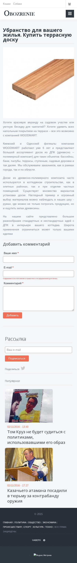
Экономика (49, 522)
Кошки (6, 3)
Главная (8, 522)
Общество (34, 522)
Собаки (17, 3)
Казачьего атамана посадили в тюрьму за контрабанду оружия (37, 496)
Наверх (36, 540)
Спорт (27, 527)
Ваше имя (11, 253)
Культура (38, 527)
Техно (49, 527)
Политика (20, 522)
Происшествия (12, 527)
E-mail (8, 267)
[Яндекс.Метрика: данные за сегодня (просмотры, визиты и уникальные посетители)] (43, 555)
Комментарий (13, 283)
